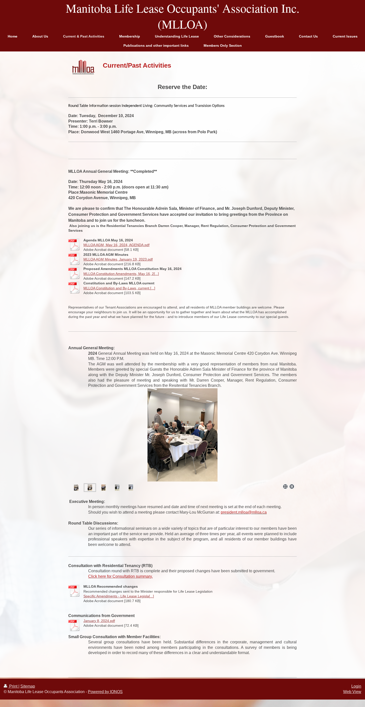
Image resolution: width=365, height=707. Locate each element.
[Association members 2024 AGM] (76, 488)
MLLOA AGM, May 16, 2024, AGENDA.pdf (116, 245)
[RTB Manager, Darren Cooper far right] (90, 488)
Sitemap (27, 686)
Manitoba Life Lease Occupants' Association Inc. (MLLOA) (182, 16)
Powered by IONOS (105, 692)
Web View (352, 692)
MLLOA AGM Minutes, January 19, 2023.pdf (118, 259)
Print (13, 686)
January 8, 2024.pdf (99, 621)
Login (356, 686)
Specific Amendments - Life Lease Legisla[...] (118, 596)
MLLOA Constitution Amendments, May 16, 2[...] (121, 274)
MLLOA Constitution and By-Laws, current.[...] (119, 288)
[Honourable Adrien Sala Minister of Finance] (117, 488)
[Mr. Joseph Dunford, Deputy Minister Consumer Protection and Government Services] (131, 488)
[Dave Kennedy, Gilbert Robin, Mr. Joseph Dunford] (103, 488)
